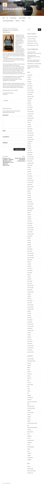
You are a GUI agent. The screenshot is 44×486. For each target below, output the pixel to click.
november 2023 (30, 135)
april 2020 (29, 218)
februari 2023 (29, 152)
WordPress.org (30, 472)
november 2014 (30, 326)
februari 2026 (29, 85)
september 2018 (30, 257)
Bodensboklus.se (14, 9)
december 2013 (30, 345)
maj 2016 (29, 296)
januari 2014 (29, 343)
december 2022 (30, 156)
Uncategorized (30, 457)
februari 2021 (29, 201)
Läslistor (28, 414)
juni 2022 (29, 167)
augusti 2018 (29, 259)
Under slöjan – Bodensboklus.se (33, 60)
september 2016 (30, 291)
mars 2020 (29, 221)
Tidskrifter (29, 453)
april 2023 (29, 148)
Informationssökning (31, 408)
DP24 (28, 380)
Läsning (28, 418)
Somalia (28, 444)
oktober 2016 (29, 289)
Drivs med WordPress (6, 483)
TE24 (28, 451)
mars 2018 (29, 268)
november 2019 (30, 229)
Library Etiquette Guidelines (8, 20)
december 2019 (30, 227)
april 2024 (29, 126)
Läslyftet (29, 416)
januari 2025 (29, 109)
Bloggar (28, 367)
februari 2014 (29, 341)
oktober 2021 (29, 184)
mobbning (29, 429)
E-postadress (6, 136)
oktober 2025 (29, 94)
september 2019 (30, 233)
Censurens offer (38, 53)
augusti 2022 (29, 165)
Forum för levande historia (32, 401)
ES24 (28, 386)
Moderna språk (30, 431)
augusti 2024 (29, 120)
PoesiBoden (29, 442)
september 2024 (30, 118)
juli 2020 (29, 212)
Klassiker (29, 410)
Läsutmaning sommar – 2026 (32, 45)
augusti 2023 (29, 141)
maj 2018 (29, 263)
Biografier (29, 365)
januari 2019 (29, 251)
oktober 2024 (29, 115)
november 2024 (30, 113)
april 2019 (29, 244)
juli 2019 (28, 238)
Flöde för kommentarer (31, 470)
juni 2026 (29, 77)
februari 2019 (29, 248)
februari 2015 (29, 319)
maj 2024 (29, 124)
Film (29, 17)
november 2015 (30, 306)
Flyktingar (29, 395)
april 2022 (29, 171)
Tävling (23, 20)
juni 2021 (29, 193)
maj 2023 (29, 145)
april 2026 (29, 81)
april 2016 (29, 298)
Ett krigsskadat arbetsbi (31, 40)
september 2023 (30, 139)
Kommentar (6, 115)
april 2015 (29, 315)
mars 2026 (29, 83)
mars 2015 (29, 317)
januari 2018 (29, 272)
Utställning (29, 459)
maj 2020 (29, 216)
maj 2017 (29, 276)
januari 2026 (29, 87)
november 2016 (30, 287)
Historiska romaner (30, 406)
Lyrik (28, 425)
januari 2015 (29, 321)
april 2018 (29, 266)
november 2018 (30, 255)
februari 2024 (29, 128)
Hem (4, 17)
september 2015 (30, 309)
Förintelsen (29, 399)
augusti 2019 (29, 236)
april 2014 (29, 336)
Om (7, 17)
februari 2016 (29, 300)
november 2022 (30, 158)
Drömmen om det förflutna (32, 36)
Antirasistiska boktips (31, 360)
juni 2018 (29, 261)
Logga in (28, 466)
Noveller (28, 438)
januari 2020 (29, 225)
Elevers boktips (13, 17)
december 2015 (30, 304)
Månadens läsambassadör (32, 427)
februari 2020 (29, 223)
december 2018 (30, 253)
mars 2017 (29, 279)
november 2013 (30, 347)
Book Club (17, 20)
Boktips (6, 100)
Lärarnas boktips (22, 17)
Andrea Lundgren (30, 358)
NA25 (28, 433)
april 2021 (29, 197)
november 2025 (30, 92)
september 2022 (30, 163)
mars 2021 (29, 199)
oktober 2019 (29, 231)
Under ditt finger (38, 63)
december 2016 (30, 285)
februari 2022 (29, 175)
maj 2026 (29, 79)
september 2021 (30, 186)
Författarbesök (30, 397)
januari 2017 (29, 283)
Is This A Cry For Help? (31, 38)
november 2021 (30, 182)
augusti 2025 (29, 98)
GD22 (28, 403)
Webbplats (5, 142)
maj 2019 (29, 242)
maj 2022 (29, 169)
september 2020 (30, 208)
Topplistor (29, 455)
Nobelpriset (29, 436)
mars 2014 (29, 339)
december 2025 (30, 90)
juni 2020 (29, 214)
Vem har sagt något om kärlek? (33, 61)
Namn (4, 130)
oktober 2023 (29, 137)
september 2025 (30, 96)
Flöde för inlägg (30, 468)
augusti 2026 (29, 75)
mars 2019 (29, 246)
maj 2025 (29, 100)
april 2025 (29, 102)
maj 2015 (29, 313)
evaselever (14, 28)
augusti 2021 (29, 188)
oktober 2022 (29, 160)
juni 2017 (29, 274)
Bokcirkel (29, 371)
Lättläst (28, 421)
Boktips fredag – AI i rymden (32, 43)
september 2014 (30, 330)
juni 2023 (29, 143)
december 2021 (30, 180)
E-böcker (29, 382)
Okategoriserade (30, 440)
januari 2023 (29, 154)
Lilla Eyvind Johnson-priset (32, 423)
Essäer (28, 388)
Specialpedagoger (30, 446)
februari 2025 (29, 107)
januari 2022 (29, 178)
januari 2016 (29, 302)
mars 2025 (29, 105)
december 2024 (30, 111)
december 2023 (30, 133)
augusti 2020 (29, 210)
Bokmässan (29, 373)
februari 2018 (29, 270)
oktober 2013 (29, 349)
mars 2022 (29, 173)
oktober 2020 (29, 206)
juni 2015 (29, 311)
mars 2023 (29, 150)
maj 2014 (29, 334)
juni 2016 (29, 294)
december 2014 (30, 324)
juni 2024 (29, 122)
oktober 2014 (29, 328)
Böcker (28, 369)
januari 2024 (29, 130)
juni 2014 (29, 332)
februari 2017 (29, 281)
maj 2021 (29, 195)
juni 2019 (29, 240)
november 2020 (30, 203)
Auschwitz (29, 363)
